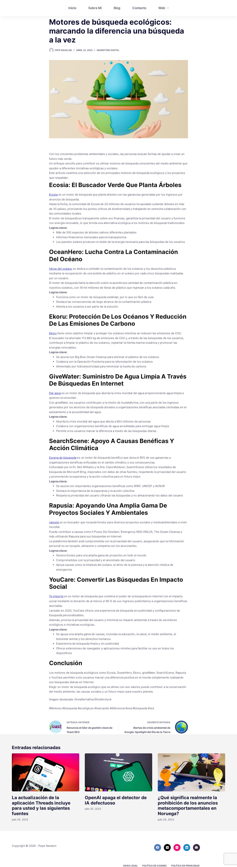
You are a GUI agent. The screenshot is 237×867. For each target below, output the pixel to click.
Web (161, 8)
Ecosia (53, 194)
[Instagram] (177, 847)
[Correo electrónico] (196, 847)
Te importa (56, 596)
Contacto (139, 8)
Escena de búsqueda (62, 457)
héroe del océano (60, 268)
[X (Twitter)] (167, 847)
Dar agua (55, 393)
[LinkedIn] (186, 847)
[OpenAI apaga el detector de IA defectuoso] (118, 772)
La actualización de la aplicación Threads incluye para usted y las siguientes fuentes (41, 805)
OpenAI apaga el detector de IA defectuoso (116, 800)
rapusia (54, 522)
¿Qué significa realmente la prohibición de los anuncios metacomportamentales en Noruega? (188, 805)
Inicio (72, 8)
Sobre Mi (95, 8)
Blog (117, 8)
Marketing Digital (108, 50)
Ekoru (53, 333)
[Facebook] (157, 847)
